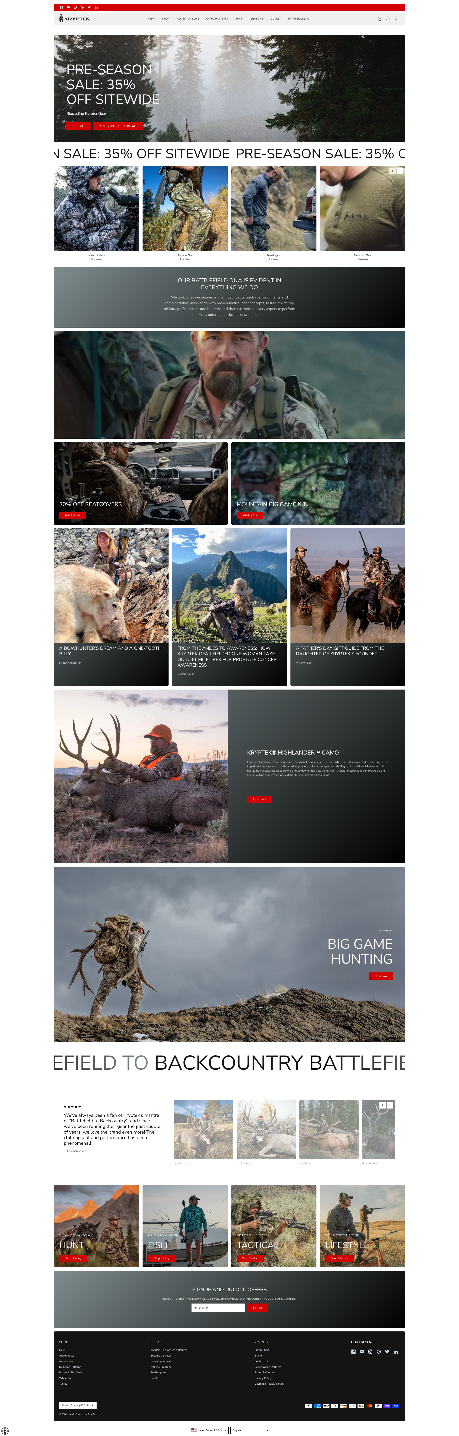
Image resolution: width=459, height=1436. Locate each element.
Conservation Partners (268, 1367)
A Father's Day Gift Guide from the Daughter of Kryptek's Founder (340, 651)
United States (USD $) (75, 1405)
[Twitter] (89, 7)
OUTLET (275, 18)
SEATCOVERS (235, 8)
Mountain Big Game (71, 1372)
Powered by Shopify (85, 1414)
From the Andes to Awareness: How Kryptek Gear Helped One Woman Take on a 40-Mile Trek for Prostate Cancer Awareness (227, 656)
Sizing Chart (262, 1350)
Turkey (63, 1384)
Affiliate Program (160, 1367)
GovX (153, 1378)
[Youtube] (68, 7)
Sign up (257, 1307)
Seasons (257, 18)
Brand (258, 1355)
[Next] (283, 7)
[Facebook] (61, 7)
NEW (151, 18)
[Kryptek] (74, 18)
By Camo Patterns (70, 1367)
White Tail (65, 1378)
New (62, 1350)
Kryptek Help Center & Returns (168, 1350)
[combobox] (209, 1430)
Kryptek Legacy (299, 18)
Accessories (66, 1361)
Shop (166, 18)
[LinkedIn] (96, 7)
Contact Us (261, 1361)
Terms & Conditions (266, 1372)
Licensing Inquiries (161, 1361)
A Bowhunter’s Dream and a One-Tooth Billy (110, 651)
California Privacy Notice (269, 1384)
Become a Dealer (160, 1355)
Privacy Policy (263, 1378)
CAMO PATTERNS (217, 18)
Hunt (239, 18)
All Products (66, 1355)
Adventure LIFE (188, 18)
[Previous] (175, 7)
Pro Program (158, 1372)
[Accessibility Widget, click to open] (5, 1431)
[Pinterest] (82, 7)
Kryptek (70, 1414)
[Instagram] (75, 7)
